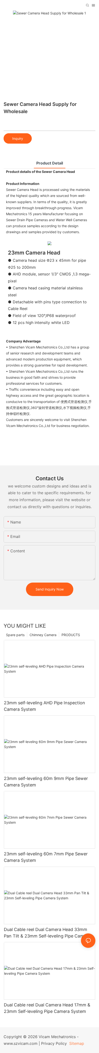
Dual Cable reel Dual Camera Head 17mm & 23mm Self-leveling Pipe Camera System (47, 1008)
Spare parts (15, 635)
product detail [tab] (49, 163)
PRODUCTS (71, 635)
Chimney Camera (43, 635)
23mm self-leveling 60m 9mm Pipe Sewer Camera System (46, 781)
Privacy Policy (54, 1043)
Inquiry (17, 138)
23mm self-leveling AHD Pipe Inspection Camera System (44, 706)
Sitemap (76, 1043)
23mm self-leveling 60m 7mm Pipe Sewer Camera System (46, 857)
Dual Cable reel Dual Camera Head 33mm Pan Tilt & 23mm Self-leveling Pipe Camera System (47, 933)
